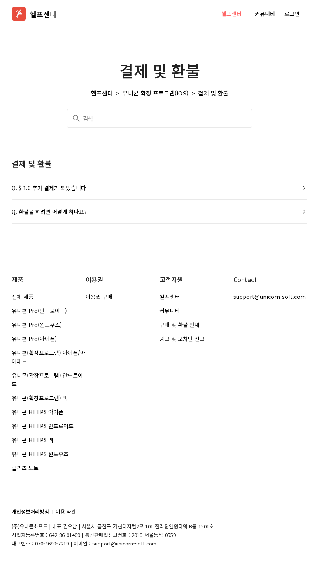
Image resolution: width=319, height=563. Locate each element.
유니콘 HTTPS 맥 (32, 440)
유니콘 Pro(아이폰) (34, 338)
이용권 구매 (99, 296)
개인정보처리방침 (30, 511)
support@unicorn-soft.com (269, 296)
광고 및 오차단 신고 (182, 338)
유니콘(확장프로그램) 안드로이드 (47, 379)
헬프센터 (231, 14)
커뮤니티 (265, 14)
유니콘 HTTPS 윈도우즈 (40, 454)
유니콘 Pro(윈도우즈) (37, 324)
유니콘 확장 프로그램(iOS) (155, 93)
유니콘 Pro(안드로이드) (39, 310)
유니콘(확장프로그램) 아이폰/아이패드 (48, 357)
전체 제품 (22, 296)
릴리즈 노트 (25, 468)
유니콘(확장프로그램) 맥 (40, 398)
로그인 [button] (292, 14)
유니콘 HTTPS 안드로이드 (43, 426)
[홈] (19, 14)
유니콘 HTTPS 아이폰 (37, 412)
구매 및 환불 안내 (180, 324)
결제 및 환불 (213, 93)
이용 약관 (66, 511)
